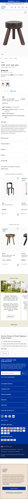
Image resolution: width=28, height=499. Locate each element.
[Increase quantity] (7, 91)
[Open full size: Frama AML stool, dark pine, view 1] (14, 33)
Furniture (6, 58)
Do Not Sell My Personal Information (8, 449)
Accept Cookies (14, 488)
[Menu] (26, 7)
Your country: (4, 377)
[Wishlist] (19, 7)
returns (12, 113)
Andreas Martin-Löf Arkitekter (8, 67)
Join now (4, 353)
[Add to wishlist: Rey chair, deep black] (18, 178)
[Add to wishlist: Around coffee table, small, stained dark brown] (18, 229)
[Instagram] (2, 416)
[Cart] (22, 7)
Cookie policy (11, 451)
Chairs (11, 58)
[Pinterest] (9, 416)
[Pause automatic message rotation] (26, 1)
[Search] (11, 7)
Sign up (24, 373)
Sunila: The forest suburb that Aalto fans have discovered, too (10, 298)
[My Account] (15, 7)
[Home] (1, 58)
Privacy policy (4, 451)
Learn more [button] (5, 103)
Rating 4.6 (18, 1)
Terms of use (20, 449)
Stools (15, 58)
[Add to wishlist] (25, 12)
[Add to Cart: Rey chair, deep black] (18, 214)
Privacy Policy (6, 484)
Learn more (3, 348)
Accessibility (17, 451)
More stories (14, 324)
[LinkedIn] (13, 416)
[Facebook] (6, 416)
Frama (2, 62)
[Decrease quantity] (2, 91)
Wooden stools (4, 168)
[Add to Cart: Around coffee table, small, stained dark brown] (18, 265)
